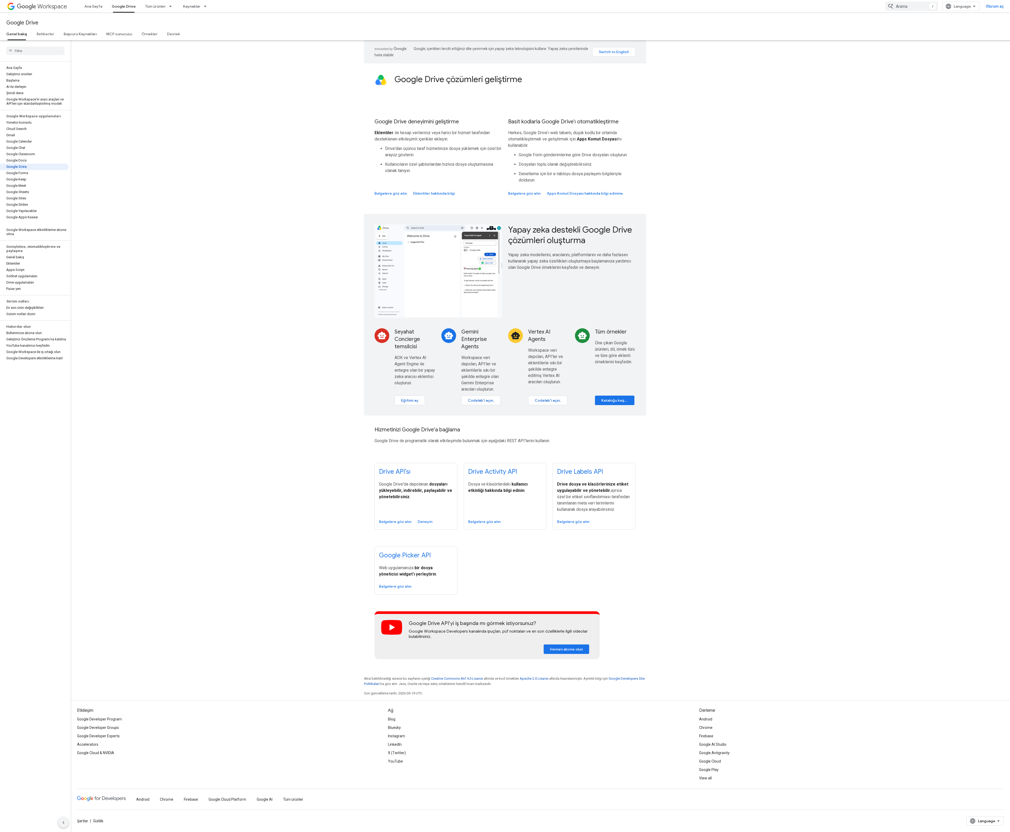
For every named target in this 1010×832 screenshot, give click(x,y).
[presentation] (515, 79)
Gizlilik (98, 821)
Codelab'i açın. (481, 400)
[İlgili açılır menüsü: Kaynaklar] (206, 6)
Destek (173, 34)
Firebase (706, 736)
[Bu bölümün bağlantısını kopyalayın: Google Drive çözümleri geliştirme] (529, 80)
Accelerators (87, 744)
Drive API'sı (395, 472)
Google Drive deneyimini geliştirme (417, 121)
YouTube (395, 761)
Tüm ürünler (155, 6)
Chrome (706, 727)
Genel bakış (16, 34)
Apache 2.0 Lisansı (534, 678)
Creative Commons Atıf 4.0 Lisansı (457, 678)
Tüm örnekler (611, 332)
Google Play (709, 770)
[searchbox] (35, 51)
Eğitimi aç (409, 400)
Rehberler (45, 34)
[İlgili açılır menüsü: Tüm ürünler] (172, 6)
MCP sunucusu (119, 34)
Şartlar (82, 821)
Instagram (396, 736)
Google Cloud (710, 761)
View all (705, 778)
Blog (391, 719)
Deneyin (425, 521)
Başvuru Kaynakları (80, 34)
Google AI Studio (712, 744)
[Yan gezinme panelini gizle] (63, 822)
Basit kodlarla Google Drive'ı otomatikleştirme (563, 121)
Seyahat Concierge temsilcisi (407, 339)
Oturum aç (995, 6)
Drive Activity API (492, 472)
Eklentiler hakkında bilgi (434, 193)
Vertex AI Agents (539, 335)
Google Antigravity (714, 753)
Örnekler (150, 34)
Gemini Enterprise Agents (474, 339)
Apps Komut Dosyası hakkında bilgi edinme (585, 193)
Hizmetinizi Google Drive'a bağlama (417, 429)
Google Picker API (405, 555)
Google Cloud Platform (227, 799)
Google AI (264, 799)
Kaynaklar (191, 6)
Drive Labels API (580, 472)
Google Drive (124, 6)
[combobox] (911, 6)
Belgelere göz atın (391, 193)
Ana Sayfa (93, 6)
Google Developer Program (99, 719)
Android (705, 719)
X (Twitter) (397, 753)
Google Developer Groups (98, 727)
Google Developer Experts (98, 736)
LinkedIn (395, 744)
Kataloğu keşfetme (617, 400)
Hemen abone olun (566, 649)
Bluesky (394, 727)
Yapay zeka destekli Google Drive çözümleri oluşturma (570, 234)
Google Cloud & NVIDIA (95, 753)
